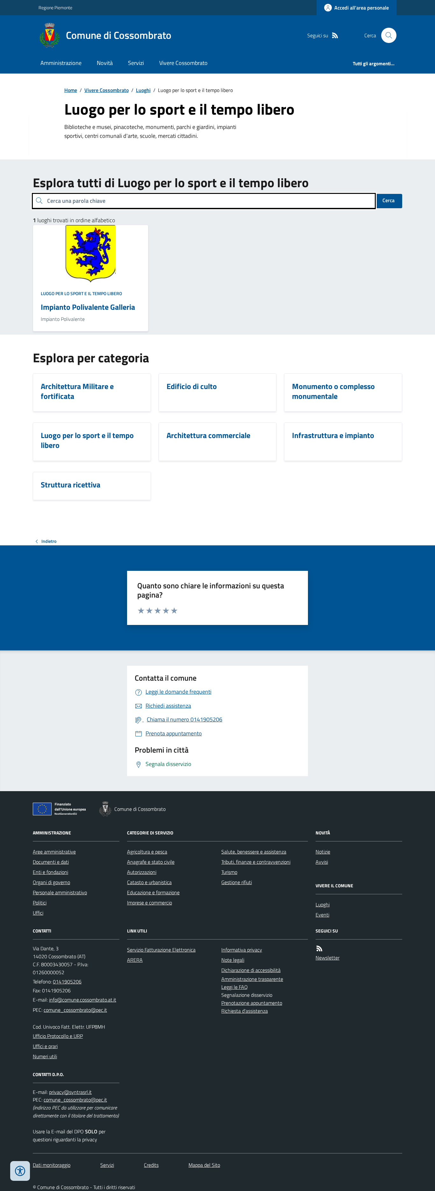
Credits (151, 1165)
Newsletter (327, 957)
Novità (105, 63)
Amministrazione (61, 63)
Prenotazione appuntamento (251, 1003)
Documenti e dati (51, 862)
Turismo (229, 872)
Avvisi (322, 862)
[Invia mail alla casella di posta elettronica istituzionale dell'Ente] (82, 1000)
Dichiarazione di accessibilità (251, 970)
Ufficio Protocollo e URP (58, 1036)
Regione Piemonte (55, 7)
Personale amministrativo (60, 892)
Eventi (322, 914)
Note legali (232, 960)
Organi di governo (51, 882)
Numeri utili (45, 1056)
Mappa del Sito (204, 1165)
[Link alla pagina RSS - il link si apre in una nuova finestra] (335, 35)
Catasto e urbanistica (149, 882)
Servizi (136, 63)
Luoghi (143, 90)
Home (70, 90)
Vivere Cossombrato (183, 63)
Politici (39, 902)
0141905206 (67, 981)
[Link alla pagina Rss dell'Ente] (319, 949)
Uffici (38, 913)
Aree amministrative (54, 851)
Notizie (323, 851)
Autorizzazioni (141, 872)
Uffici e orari (45, 1046)
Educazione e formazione (153, 892)
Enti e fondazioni (50, 872)
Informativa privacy (241, 950)
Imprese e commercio (149, 902)
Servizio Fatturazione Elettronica (161, 950)
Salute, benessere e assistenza (253, 851)
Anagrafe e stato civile (151, 862)
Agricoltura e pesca (147, 851)
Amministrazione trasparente (252, 979)
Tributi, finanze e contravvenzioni (255, 862)
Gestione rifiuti (236, 882)
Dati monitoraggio (51, 1165)
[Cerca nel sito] (386, 35)
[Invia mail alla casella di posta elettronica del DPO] (70, 1092)
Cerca (388, 200)
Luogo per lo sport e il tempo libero (81, 293)
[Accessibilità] (20, 1171)
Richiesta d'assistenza (244, 1011)
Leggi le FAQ (234, 987)
